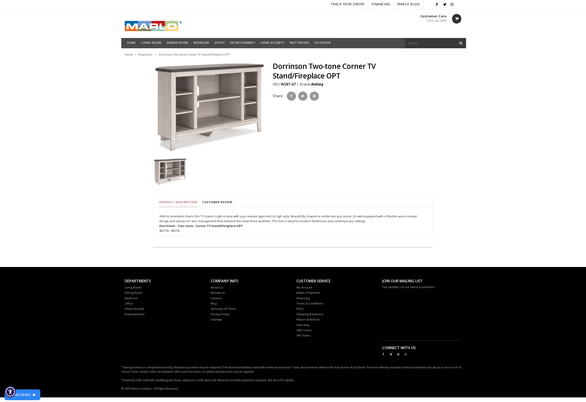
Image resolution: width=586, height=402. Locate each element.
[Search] (461, 43)
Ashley (317, 84)
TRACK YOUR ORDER (347, 4)
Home (129, 54)
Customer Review (217, 202)
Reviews (22, 394)
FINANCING (381, 4)
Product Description (178, 202)
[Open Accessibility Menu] (10, 391)
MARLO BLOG (408, 4)
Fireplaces (145, 54)
